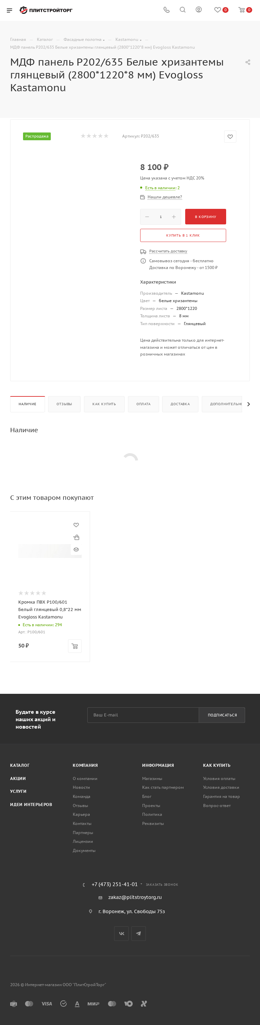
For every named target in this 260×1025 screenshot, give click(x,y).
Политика (152, 814)
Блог (146, 796)
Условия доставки (221, 787)
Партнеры (83, 832)
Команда (81, 796)
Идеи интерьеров (31, 804)
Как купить (104, 404)
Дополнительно (226, 404)
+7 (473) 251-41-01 (115, 884)
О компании (85, 778)
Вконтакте (121, 933)
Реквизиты (153, 823)
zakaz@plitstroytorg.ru (135, 897)
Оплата (143, 404)
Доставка (180, 404)
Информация (158, 765)
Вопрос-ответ (217, 805)
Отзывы (64, 404)
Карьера (81, 814)
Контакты (82, 823)
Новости (81, 787)
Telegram (138, 933)
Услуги (18, 791)
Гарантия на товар (221, 796)
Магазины (152, 778)
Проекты (151, 805)
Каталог (20, 765)
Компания (85, 765)
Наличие (28, 404)
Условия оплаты (219, 778)
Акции (18, 778)
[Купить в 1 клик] (76, 537)
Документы (84, 850)
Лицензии (83, 841)
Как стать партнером (163, 787)
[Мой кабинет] (199, 10)
